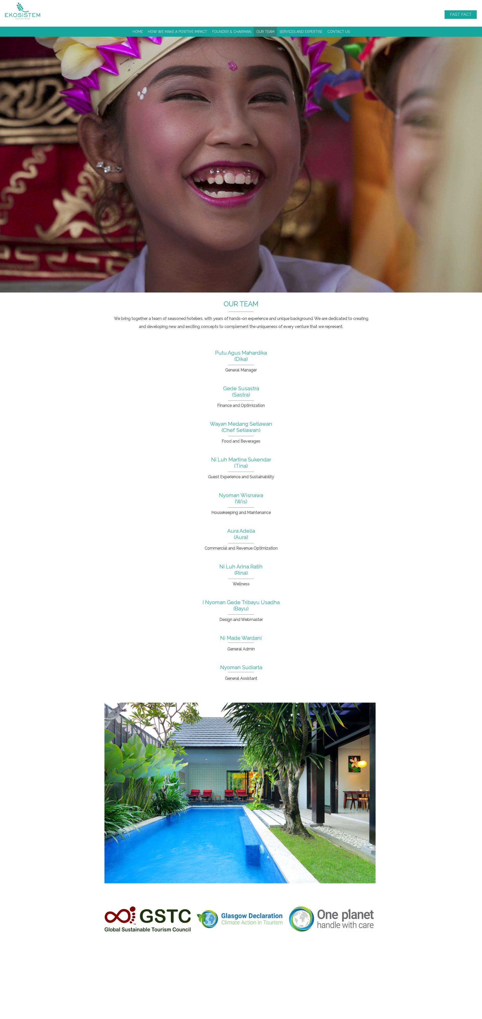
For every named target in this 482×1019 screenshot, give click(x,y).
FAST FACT (461, 14)
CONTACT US (338, 32)
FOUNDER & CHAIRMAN (231, 32)
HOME (138, 32)
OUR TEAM (265, 32)
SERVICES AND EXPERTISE (300, 32)
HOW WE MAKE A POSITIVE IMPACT (177, 32)
